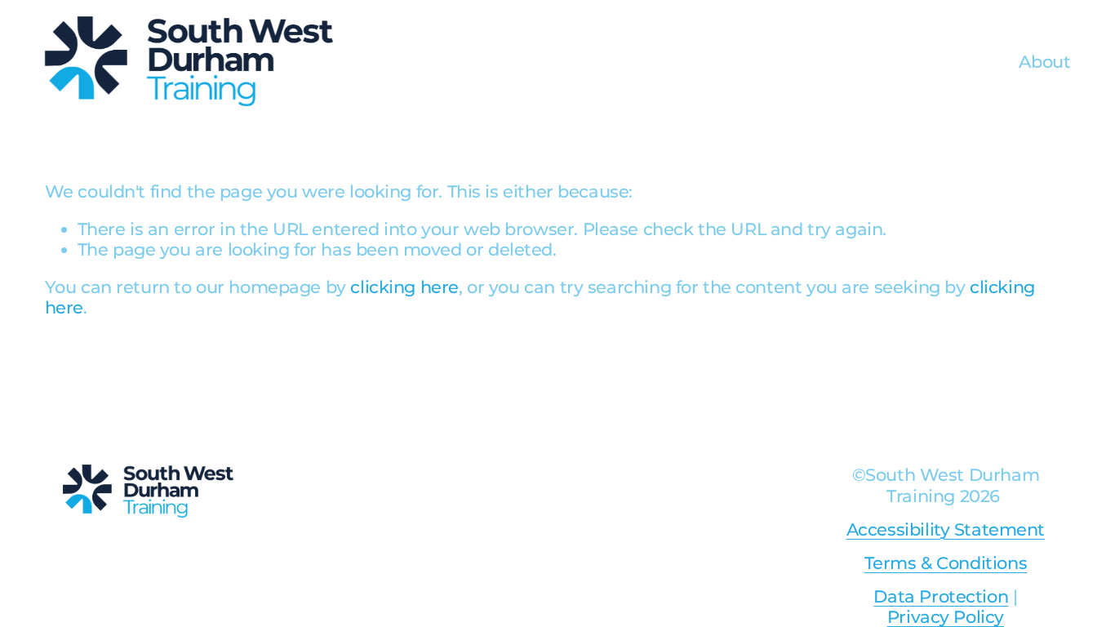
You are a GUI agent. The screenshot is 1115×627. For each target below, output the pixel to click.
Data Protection (940, 596)
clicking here (404, 287)
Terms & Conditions (945, 563)
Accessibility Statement (945, 529)
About (1044, 61)
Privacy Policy (945, 617)
